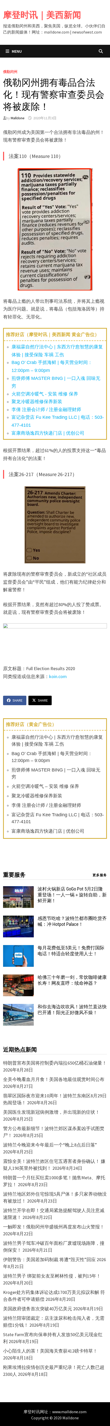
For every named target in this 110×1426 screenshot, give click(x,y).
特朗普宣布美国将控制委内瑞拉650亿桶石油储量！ (55, 1063)
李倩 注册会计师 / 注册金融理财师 (46, 409)
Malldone (18, 118)
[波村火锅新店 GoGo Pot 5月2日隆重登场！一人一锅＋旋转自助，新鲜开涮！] (18, 890)
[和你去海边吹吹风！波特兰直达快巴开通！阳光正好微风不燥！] (18, 1007)
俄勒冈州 (10, 71)
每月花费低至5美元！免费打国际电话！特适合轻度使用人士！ (71, 950)
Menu (16, 51)
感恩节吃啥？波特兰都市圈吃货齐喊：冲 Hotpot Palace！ (72, 921)
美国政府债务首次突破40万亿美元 (37, 1309)
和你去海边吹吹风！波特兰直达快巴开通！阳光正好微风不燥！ (72, 1009)
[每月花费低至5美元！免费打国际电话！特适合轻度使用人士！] (18, 948)
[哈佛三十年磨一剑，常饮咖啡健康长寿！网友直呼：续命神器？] (18, 978)
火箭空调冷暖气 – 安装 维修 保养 (45, 786)
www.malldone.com (69, 1411)
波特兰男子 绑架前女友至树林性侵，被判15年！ (52, 1276)
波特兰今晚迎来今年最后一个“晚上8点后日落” (50, 1145)
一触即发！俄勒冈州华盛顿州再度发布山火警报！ (53, 1227)
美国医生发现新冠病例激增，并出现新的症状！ (51, 1112)
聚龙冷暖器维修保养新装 (37, 401)
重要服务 (14, 875)
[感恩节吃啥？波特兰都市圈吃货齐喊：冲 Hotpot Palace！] (18, 919)
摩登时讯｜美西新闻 (42, 14)
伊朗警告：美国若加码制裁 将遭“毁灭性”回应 (49, 1259)
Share (18, 700)
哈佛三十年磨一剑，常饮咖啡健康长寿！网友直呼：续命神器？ (72, 980)
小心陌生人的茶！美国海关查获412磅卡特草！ (50, 1351)
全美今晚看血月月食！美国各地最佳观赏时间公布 (53, 1079)
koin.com (58, 676)
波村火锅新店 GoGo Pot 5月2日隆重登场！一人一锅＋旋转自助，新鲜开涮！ (72, 894)
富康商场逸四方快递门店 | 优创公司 (48, 433)
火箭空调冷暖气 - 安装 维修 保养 (45, 393)
